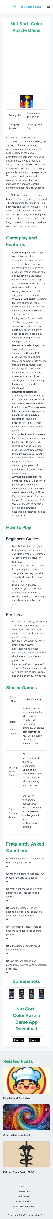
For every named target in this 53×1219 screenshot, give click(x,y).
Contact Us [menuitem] (24, 1191)
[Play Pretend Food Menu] (26, 1080)
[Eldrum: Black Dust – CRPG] (26, 1154)
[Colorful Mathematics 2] (26, 1117)
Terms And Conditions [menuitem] (24, 1206)
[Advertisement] (26, 63)
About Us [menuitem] (24, 1187)
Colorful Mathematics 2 (16, 1135)
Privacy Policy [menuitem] (23, 1201)
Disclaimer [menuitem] (23, 1196)
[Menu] (48, 6)
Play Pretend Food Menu (17, 1098)
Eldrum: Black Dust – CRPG (18, 1172)
